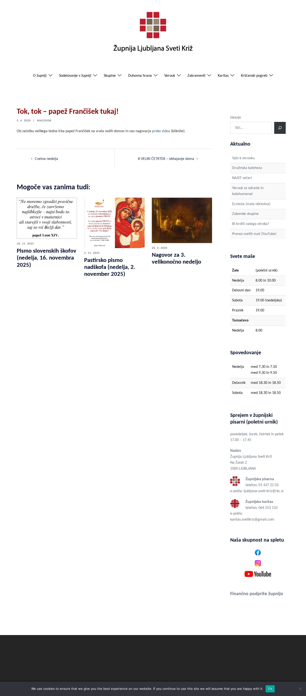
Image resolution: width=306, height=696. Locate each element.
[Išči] (280, 128)
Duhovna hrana (140, 76)
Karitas (223, 76)
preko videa (161, 131)
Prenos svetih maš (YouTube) (254, 234)
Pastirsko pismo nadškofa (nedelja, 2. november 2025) (109, 267)
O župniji (40, 76)
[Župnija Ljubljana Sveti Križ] (153, 34)
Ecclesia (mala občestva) (251, 204)
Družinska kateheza (247, 168)
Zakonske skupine (245, 214)
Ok (270, 689)
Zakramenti (196, 76)
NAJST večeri (242, 178)
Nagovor (44, 120)
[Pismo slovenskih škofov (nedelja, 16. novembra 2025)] (47, 218)
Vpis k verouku (243, 158)
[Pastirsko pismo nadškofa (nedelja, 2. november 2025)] (114, 223)
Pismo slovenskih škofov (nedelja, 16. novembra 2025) (46, 258)
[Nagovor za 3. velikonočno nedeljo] (182, 220)
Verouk (169, 76)
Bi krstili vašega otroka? (250, 224)
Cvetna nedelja (46, 159)
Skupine (110, 76)
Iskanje (235, 118)
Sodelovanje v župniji (75, 76)
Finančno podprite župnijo (256, 594)
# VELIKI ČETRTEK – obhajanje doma (166, 159)
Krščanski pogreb (254, 76)
